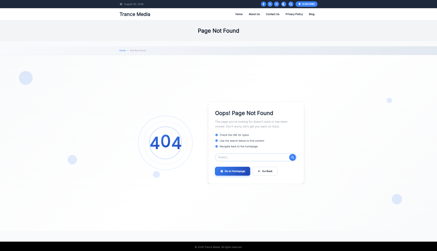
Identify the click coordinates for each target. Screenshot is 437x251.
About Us (254, 14)
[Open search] (290, 4)
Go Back (267, 171)
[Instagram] (276, 4)
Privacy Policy (294, 14)
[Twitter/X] (270, 4)
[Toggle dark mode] (283, 4)
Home (239, 14)
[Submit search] (292, 157)
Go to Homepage (235, 171)
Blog (311, 14)
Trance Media (134, 14)
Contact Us (272, 14)
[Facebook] (263, 4)
